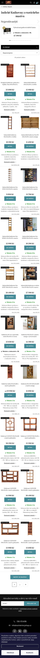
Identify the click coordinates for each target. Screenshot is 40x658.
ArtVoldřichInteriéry (14, 631)
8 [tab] (26, 40)
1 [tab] (10, 40)
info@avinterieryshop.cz (21, 625)
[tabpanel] (20, 31)
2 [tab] (12, 40)
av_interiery (25, 631)
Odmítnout (10, 653)
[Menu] (2, 2)
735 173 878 (21, 621)
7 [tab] (23, 40)
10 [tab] (30, 40)
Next (38, 21)
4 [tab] (17, 40)
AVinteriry (20, 631)
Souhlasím (29, 653)
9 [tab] (28, 40)
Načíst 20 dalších (20, 577)
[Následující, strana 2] (20, 584)
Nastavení (20, 646)
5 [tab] (19, 40)
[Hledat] (30, 2)
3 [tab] (14, 40)
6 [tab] (21, 40)
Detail (10, 94)
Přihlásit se (31, 603)
